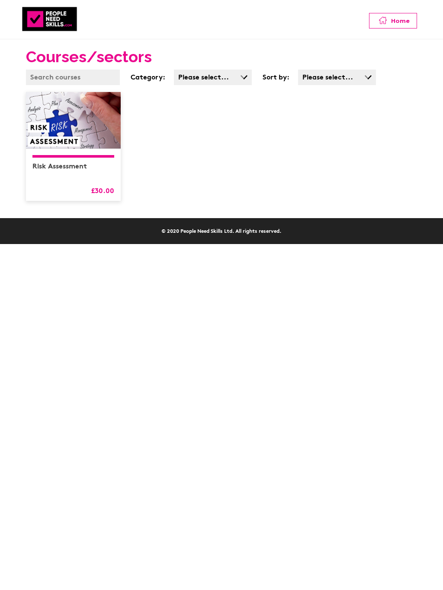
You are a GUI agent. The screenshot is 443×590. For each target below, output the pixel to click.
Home (399, 20)
